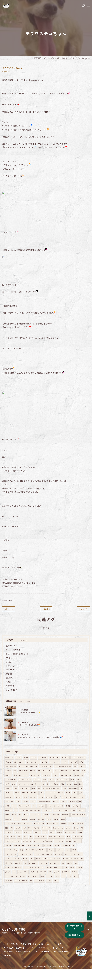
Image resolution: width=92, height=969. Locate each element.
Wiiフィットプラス (24, 806)
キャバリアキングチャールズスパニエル (67, 771)
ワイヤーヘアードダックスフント (36, 850)
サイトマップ (8, 955)
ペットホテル (59, 841)
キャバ (72, 867)
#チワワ (46, 628)
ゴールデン (8, 863)
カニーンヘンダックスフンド (73, 854)
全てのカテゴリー (12, 646)
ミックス (82, 766)
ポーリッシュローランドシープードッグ (48, 859)
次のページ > (83, 609)
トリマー (16, 819)
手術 (21, 850)
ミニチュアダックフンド (76, 823)
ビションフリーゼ (58, 828)
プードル (33, 758)
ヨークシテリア (35, 815)
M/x (50, 872)
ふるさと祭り (9, 801)
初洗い (81, 762)
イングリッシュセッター (12, 859)
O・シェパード (54, 863)
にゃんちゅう (46, 775)
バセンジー (27, 832)
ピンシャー (47, 845)
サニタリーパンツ (39, 823)
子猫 (6, 837)
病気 (44, 780)
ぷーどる (74, 872)
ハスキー (8, 845)
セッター (56, 845)
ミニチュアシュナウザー (45, 771)
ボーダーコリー (54, 758)
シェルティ (59, 850)
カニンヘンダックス (66, 775)
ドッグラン (18, 832)
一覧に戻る (46, 609)
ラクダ (75, 793)
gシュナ (7, 872)
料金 (57, 876)
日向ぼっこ (37, 832)
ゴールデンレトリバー (25, 854)
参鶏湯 (56, 819)
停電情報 (45, 815)
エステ (15, 788)
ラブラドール (27, 841)
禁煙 (80, 788)
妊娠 (75, 766)
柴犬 (25, 797)
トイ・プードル (54, 762)
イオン (49, 881)
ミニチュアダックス (21, 881)
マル (65, 867)
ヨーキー (68, 828)
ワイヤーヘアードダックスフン (43, 841)
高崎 (42, 876)
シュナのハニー (23, 872)
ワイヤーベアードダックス (38, 872)
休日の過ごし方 (11, 690)
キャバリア (65, 758)
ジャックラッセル (10, 854)
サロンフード (46, 828)
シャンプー (33, 797)
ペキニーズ (81, 810)
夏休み (63, 819)
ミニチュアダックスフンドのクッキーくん (18, 823)
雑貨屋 (68, 806)
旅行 (57, 797)
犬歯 (13, 784)
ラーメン (55, 801)
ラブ (76, 863)
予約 (69, 876)
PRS (34, 806)
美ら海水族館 (73, 788)
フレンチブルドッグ (63, 780)
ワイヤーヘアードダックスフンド (30, 810)
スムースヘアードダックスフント (15, 876)
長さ (80, 793)
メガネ (79, 780)
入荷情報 (8, 771)
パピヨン (51, 780)
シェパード (77, 841)
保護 (82, 828)
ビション (68, 841)
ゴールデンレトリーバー (20, 775)
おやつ (76, 828)
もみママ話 (10, 686)
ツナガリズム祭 (77, 837)
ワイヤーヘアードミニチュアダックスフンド (31, 784)
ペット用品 (8, 881)
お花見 (49, 819)
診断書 (80, 832)
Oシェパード (19, 863)
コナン (14, 806)
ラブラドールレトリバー (12, 841)
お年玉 (14, 815)
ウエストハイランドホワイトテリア (64, 810)
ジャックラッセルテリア (34, 845)
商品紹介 (59, 832)
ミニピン (69, 863)
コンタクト (41, 819)
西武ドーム (8, 810)
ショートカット (39, 881)
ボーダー (25, 859)
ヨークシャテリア (10, 766)
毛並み (20, 837)
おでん (18, 828)
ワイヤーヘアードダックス (56, 837)
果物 (12, 828)
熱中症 (17, 793)
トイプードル (35, 775)
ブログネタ (10, 670)
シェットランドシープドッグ (54, 793)
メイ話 (8, 662)
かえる (7, 806)
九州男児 (19, 797)
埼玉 (14, 771)
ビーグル (44, 762)
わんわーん (10, 666)
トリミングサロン (10, 780)
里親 (68, 837)
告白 (39, 788)
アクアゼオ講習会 (33, 876)
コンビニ (63, 801)
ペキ (14, 872)
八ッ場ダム (54, 784)
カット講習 (58, 854)
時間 (31, 881)
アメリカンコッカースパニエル (28, 766)
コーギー (64, 762)
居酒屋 (7, 815)
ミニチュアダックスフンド (27, 771)
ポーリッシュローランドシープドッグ (73, 797)
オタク (18, 801)
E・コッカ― (33, 863)
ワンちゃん (8, 793)
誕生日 (62, 784)
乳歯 (72, 780)
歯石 (32, 859)
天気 (6, 828)
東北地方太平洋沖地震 (78, 815)
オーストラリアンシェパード (43, 854)
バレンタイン (79, 775)
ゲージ (45, 832)
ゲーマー (25, 801)
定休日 (69, 784)
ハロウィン (41, 806)
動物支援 (8, 819)
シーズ (41, 797)
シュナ (68, 850)
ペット (76, 876)
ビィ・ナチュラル (33, 828)
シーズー (55, 775)
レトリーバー (66, 845)
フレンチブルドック (46, 766)
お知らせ (8, 788)
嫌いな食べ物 (9, 797)
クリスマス (37, 780)
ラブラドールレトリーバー (63, 766)
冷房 (25, 837)
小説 (33, 788)
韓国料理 (32, 819)
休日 (83, 771)
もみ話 (8, 682)
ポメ (31, 837)
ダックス (8, 762)
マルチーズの (43, 863)
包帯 (41, 793)
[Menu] (88, 5)
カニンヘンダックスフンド (55, 806)
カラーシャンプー (18, 762)
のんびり (8, 775)
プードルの (8, 832)
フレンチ (19, 758)
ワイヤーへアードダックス (54, 867)
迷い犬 (52, 832)
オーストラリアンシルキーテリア (73, 859)
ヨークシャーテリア (25, 780)
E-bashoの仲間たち (8, 600)
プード (74, 850)
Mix (63, 863)
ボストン (56, 872)
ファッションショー (33, 762)
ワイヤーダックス (40, 837)
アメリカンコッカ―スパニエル (33, 867)
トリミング (50, 876)
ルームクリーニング (11, 850)
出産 (20, 815)
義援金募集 (65, 815)
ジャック (51, 850)
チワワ (56, 881)
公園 (75, 784)
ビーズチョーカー (52, 823)
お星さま (9, 674)
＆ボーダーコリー (18, 845)
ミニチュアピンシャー (78, 758)
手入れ (13, 837)
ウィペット (76, 806)
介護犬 (26, 758)
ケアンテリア (47, 810)
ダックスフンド (25, 788)
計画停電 (24, 819)
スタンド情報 (55, 815)
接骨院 (7, 784)
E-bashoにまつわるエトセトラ (17, 654)
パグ (16, 810)
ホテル (26, 815)
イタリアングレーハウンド (13, 867)
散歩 (80, 784)
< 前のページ (8, 609)
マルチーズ (73, 762)
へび (24, 828)
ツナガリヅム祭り (70, 832)
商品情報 (9, 678)
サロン (63, 876)
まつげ (68, 793)
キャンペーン (73, 801)
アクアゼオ (65, 872)
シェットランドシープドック (51, 788)
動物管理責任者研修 (44, 801)
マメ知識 (9, 658)
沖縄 (64, 788)
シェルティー (50, 797)
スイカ (33, 801)
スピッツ (79, 867)
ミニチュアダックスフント (30, 793)
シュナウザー (43, 758)
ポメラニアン (9, 758)
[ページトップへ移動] (88, 930)
